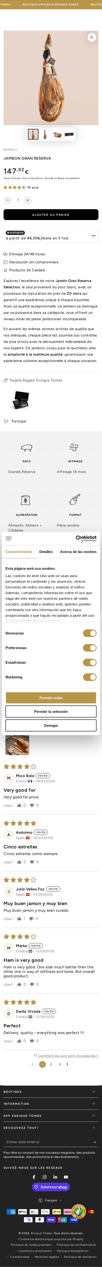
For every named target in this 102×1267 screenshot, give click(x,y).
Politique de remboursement (31, 1244)
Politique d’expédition (72, 1251)
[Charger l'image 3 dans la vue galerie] (57, 134)
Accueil (10, 149)
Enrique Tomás (41, 1233)
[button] (15, 187)
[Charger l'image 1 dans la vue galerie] (33, 134)
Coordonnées (20, 1256)
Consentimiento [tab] (18, 551)
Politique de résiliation (80, 1256)
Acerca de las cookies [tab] (78, 551)
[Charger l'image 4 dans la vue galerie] (69, 134)
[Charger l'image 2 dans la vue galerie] (45, 134)
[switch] (90, 647)
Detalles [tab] (46, 551)
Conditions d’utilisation (35, 1251)
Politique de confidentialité (76, 1244)
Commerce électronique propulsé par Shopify (51, 1239)
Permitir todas (51, 698)
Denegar (51, 725)
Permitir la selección (51, 712)
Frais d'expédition (32, 178)
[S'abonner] (95, 1142)
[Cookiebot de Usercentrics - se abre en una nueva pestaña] (76, 539)
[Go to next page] (68, 1064)
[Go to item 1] (17, 743)
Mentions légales (47, 1256)
